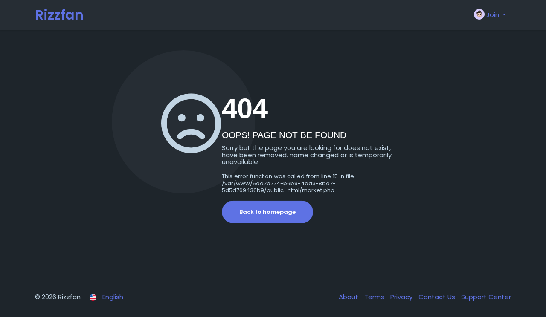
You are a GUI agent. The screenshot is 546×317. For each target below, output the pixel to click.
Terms (375, 296)
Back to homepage (267, 212)
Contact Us (437, 296)
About (349, 296)
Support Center (486, 296)
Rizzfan (59, 14)
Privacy (402, 296)
